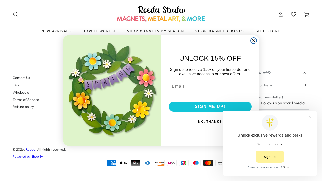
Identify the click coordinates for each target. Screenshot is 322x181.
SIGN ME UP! (210, 106)
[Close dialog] (254, 41)
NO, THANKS (210, 121)
